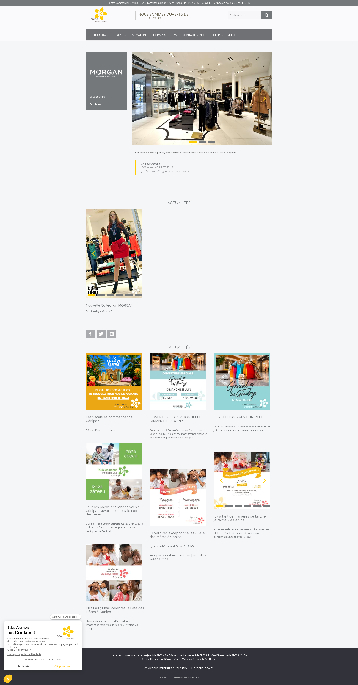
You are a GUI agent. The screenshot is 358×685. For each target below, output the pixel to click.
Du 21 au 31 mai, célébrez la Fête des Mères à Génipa (115, 610)
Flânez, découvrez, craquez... (102, 430)
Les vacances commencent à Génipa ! (109, 419)
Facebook (95, 104)
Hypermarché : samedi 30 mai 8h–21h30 (172, 546)
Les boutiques (99, 35)
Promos (120, 35)
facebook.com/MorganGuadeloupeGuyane (165, 171)
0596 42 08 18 (243, 2)
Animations (139, 35)
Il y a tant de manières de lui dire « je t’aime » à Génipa (241, 518)
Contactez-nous (195, 35)
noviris (197, 677)
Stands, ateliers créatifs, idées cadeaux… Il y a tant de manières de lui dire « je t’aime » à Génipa (112, 624)
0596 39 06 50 (97, 96)
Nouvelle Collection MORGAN (109, 305)
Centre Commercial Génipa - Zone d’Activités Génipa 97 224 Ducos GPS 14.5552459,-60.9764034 (161, 2)
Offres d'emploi (224, 35)
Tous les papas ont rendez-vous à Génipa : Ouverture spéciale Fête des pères (113, 510)
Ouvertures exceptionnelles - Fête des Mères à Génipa (177, 535)
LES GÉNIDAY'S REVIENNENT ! (238, 417)
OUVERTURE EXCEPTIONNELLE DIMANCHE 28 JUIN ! (175, 419)
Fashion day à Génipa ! (99, 311)
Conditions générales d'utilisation (166, 668)
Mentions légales (202, 668)
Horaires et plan (165, 35)
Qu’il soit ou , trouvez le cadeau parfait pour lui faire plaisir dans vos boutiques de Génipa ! (114, 527)
